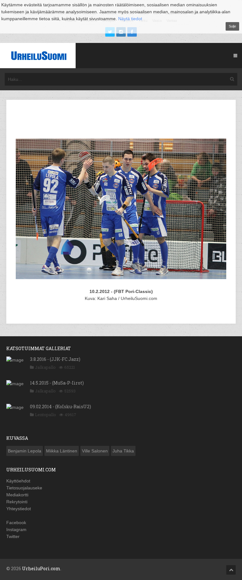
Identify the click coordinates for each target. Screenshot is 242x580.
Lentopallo (45, 414)
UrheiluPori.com (41, 568)
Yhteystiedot (18, 508)
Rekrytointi (16, 501)
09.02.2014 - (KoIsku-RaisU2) (60, 407)
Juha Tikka (123, 450)
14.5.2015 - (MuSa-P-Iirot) (57, 383)
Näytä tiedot (130, 18)
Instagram (16, 529)
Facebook (16, 522)
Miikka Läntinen (61, 450)
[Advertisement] (127, 120)
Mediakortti (17, 494)
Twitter (13, 536)
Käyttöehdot (18, 480)
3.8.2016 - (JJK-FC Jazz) (55, 359)
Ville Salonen (95, 450)
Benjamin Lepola (24, 450)
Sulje (232, 26)
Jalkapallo (45, 367)
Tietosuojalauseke (24, 487)
